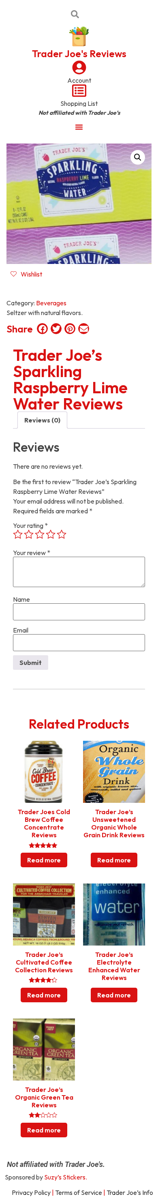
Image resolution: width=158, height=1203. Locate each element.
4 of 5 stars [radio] (51, 534)
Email (20, 630)
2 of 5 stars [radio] (29, 534)
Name (21, 599)
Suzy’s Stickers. (65, 1177)
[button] (137, 157)
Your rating (30, 525)
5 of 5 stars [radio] (61, 534)
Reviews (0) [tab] (42, 420)
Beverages (51, 303)
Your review (31, 552)
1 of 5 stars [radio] (18, 534)
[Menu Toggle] (79, 127)
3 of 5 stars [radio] (40, 534)
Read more (44, 860)
